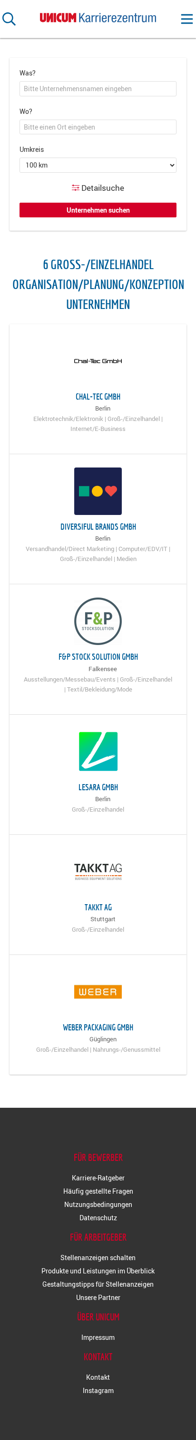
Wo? (26, 111)
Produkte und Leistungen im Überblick (98, 1270)
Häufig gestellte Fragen (98, 1191)
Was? (28, 72)
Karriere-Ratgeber (98, 1177)
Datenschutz (98, 1217)
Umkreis (32, 149)
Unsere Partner (98, 1297)
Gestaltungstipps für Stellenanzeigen (98, 1284)
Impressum (98, 1337)
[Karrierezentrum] (98, 15)
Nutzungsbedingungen (98, 1204)
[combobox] (98, 88)
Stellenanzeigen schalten (98, 1257)
